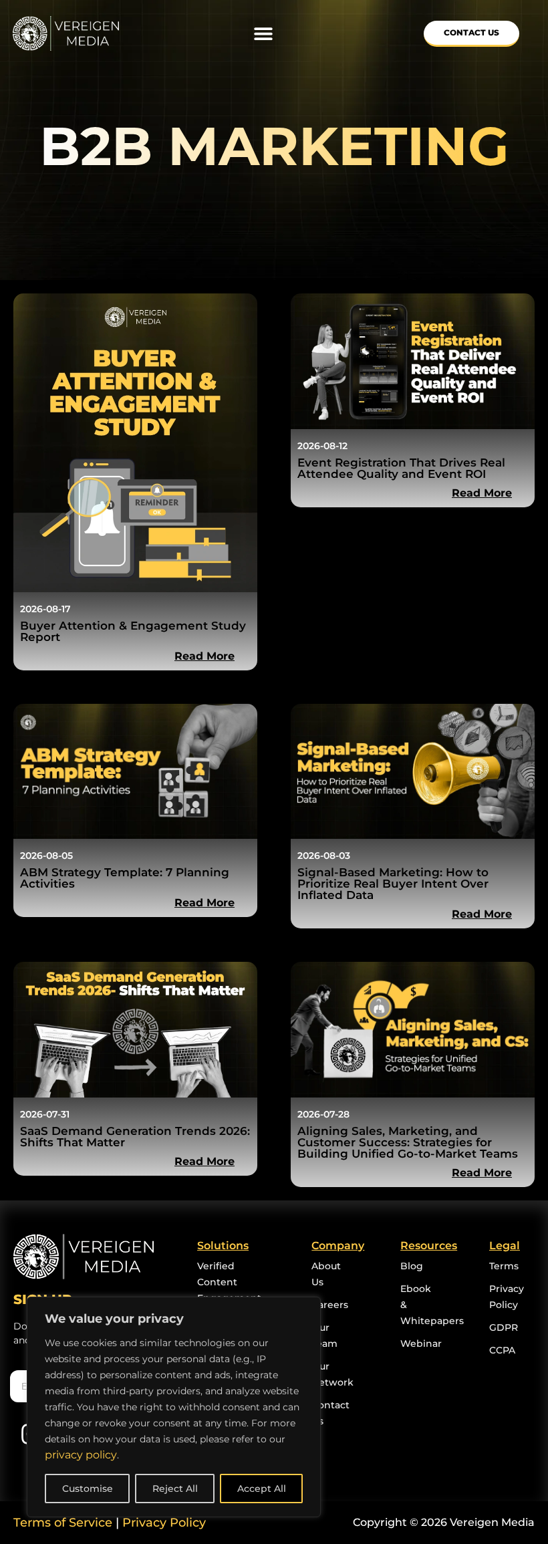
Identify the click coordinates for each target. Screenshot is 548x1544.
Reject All (175, 1489)
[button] (263, 34)
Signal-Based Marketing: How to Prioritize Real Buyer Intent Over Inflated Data (393, 884)
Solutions (223, 1245)
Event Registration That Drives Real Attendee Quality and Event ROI (401, 468)
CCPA (502, 1350)
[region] (174, 1407)
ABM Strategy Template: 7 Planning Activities (124, 878)
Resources (428, 1245)
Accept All (261, 1489)
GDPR (503, 1327)
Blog (411, 1266)
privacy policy (81, 1454)
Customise (87, 1489)
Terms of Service (62, 1522)
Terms (504, 1266)
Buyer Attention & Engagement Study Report (133, 631)
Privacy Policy (164, 1522)
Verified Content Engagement (229, 1282)
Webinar (421, 1343)
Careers (329, 1305)
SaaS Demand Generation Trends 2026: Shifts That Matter (135, 1136)
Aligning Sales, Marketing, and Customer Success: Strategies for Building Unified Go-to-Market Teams (409, 1142)
